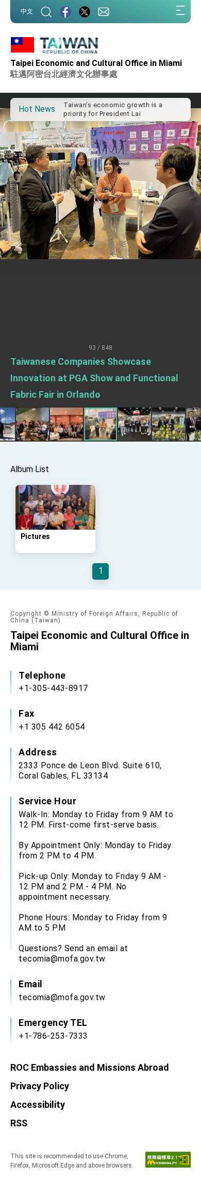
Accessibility (37, 1104)
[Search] (46, 11)
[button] (25, 108)
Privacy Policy (39, 1086)
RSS (18, 1123)
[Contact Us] (103, 11)
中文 (27, 11)
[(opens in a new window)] (65, 11)
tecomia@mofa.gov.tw (62, 997)
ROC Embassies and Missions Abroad (89, 1067)
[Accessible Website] (168, 1162)
